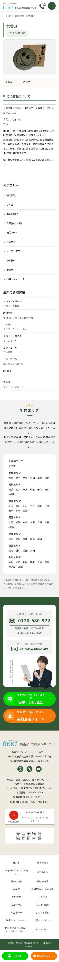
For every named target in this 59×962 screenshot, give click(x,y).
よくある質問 (42, 912)
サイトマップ (42, 929)
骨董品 (9, 269)
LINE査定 (17, 956)
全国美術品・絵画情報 (42, 889)
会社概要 (16, 897)
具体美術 (11, 241)
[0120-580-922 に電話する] (42, 5)
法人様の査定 (42, 904)
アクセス (42, 897)
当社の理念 (16, 904)
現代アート (12, 232)
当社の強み (42, 862)
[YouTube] (39, 769)
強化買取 (11, 195)
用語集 (16, 889)
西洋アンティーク (15, 279)
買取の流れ (16, 881)
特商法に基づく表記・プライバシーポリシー (16, 929)
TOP (8, 16)
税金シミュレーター (16, 920)
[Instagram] (20, 769)
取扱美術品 (42, 872)
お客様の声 (16, 912)
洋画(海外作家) (14, 223)
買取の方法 (42, 881)
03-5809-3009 (35, 792)
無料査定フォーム (46, 956)
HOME (16, 862)
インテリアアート (15, 251)
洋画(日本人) (13, 214)
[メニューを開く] (52, 6)
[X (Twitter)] (29, 769)
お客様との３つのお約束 (16, 872)
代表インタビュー (42, 920)
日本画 (9, 204)
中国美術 (11, 260)
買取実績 (19, 16)
